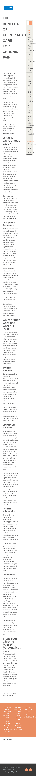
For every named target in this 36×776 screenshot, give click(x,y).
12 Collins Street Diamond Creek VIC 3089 (18, 715)
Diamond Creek (8, 306)
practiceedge (6, 772)
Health (29, 148)
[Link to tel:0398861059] (25, 10)
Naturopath (29, 152)
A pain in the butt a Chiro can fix (29, 81)
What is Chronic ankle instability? (31, 121)
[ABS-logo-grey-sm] (5, 3)
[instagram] (30, 769)
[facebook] (26, 769)
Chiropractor (29, 144)
